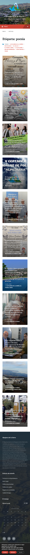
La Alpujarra (19, 47)
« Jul (3, 532)
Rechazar (13, 552)
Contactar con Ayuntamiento (10, 478)
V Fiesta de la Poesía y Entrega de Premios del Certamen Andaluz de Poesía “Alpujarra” (15, 144)
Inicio (4, 31)
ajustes (21, 549)
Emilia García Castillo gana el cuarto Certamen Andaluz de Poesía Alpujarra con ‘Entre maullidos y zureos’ (14, 311)
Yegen (6, 51)
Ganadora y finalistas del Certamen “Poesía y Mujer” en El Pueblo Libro (14, 76)
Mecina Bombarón (10, 49)
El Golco (15, 46)
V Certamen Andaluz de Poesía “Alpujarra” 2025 (15, 178)
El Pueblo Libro (9, 47)
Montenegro (20, 49)
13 (15, 520)
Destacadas (8, 46)
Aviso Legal (5, 481)
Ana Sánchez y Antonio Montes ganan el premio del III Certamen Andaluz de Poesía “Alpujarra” (14, 414)
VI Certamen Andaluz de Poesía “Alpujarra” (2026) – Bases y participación (14, 110)
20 (15, 522)
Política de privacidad (7, 484)
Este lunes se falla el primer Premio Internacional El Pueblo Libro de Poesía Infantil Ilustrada (15, 345)
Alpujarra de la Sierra (15, 16)
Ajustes (20, 552)
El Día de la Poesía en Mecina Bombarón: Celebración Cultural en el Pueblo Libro (14, 244)
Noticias (11, 31)
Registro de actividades (8, 490)
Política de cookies (7, 487)
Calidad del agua (6, 493)
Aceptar (5, 552)
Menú (6, 26)
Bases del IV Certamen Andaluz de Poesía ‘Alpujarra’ (14, 381)
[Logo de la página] (15, 13)
